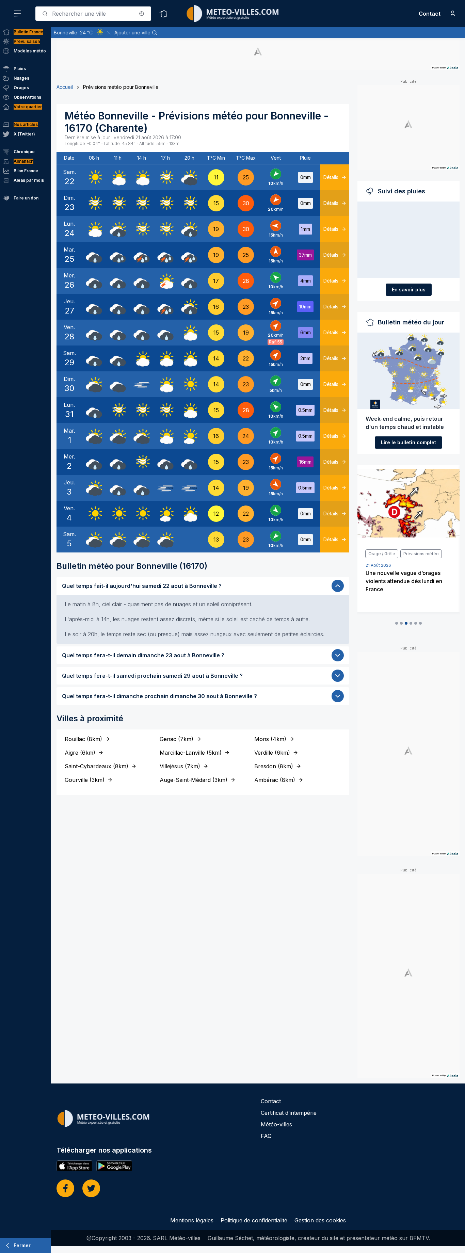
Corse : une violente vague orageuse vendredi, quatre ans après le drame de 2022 (405, 592)
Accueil (65, 87)
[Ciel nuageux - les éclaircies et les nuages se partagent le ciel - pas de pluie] (118, 177)
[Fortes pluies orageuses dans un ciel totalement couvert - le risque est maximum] (141, 255)
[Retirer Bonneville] (109, 32)
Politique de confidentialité (254, 1220)
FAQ (266, 1135)
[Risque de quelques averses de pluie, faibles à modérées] (118, 229)
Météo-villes (276, 1124)
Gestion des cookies (320, 1220)
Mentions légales (191, 1220)
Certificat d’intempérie (289, 1112)
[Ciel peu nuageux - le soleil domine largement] (189, 436)
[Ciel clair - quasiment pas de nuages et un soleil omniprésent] (94, 177)
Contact (429, 13)
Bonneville (65, 32)
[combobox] (93, 13)
